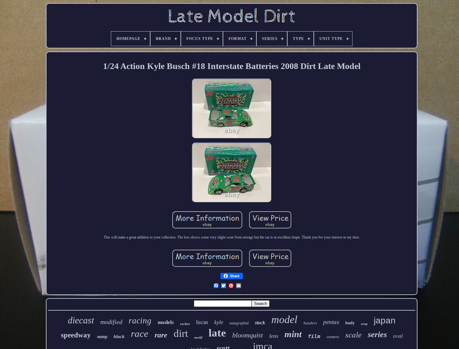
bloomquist (247, 335)
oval (398, 336)
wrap (364, 324)
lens (273, 336)
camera (333, 336)
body (350, 323)
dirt (181, 333)
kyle (218, 322)
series (377, 334)
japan (385, 320)
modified (111, 321)
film (314, 336)
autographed (239, 323)
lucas (202, 322)
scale (353, 335)
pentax (331, 322)
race (139, 333)
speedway (76, 335)
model (284, 319)
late (217, 333)
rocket (185, 324)
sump (102, 336)
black (119, 336)
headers (310, 323)
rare (161, 335)
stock (260, 322)
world (198, 337)
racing (140, 320)
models (166, 322)
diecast (81, 320)
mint (293, 334)
